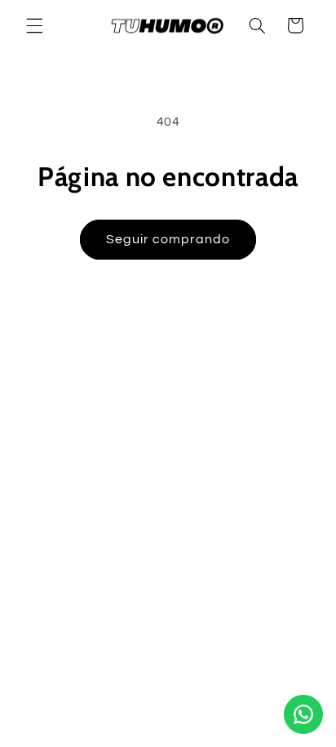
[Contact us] (303, 714)
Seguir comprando (168, 239)
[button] (34, 25)
